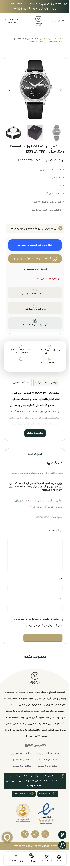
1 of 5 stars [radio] (44, 519)
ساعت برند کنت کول (47, 38)
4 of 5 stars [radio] (36, 519)
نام (58, 580)
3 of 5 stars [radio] (39, 519)
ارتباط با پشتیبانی (15, 20)
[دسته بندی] (45, 857)
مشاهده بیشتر (34, 435)
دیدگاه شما (53, 532)
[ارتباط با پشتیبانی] (5, 21)
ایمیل (57, 600)
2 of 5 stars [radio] (42, 519)
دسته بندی (45, 861)
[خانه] (57, 857)
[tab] (45, 384)
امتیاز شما (55, 519)
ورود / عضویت (15, 861)
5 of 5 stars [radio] (34, 519)
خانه (61, 38)
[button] (60, 89)
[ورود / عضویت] (15, 857)
